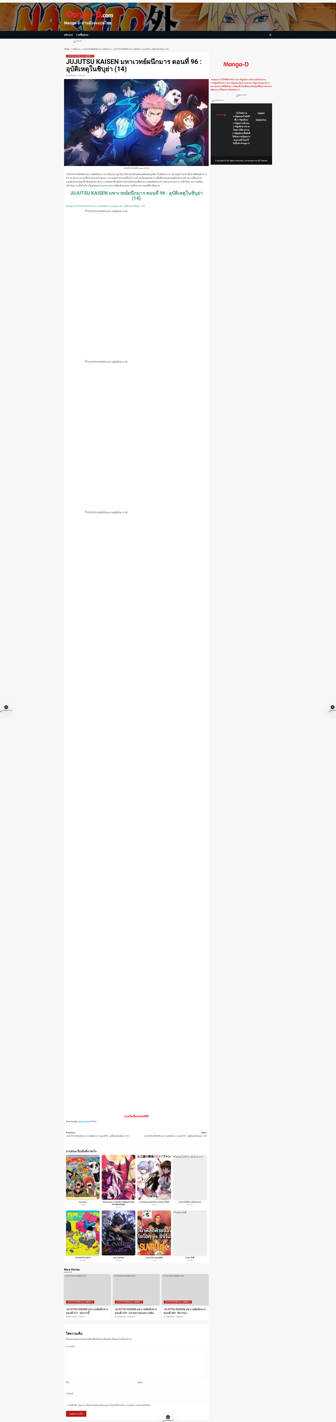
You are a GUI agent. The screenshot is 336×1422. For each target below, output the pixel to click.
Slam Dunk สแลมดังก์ (154, 1257)
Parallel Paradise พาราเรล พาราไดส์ (154, 1202)
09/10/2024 (72, 1317)
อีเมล (141, 1382)
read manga (84, 1121)
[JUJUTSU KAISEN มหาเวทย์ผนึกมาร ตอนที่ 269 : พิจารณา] (185, 1289)
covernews (250, 160)
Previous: (97, 1134)
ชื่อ (68, 1382)
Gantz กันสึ (189, 1257)
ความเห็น (71, 1346)
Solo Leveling (118, 1257)
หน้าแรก (68, 34)
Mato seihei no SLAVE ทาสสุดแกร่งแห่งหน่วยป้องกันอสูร (118, 1203)
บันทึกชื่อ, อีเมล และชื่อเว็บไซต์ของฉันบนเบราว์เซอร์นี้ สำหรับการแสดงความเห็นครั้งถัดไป (110, 1405)
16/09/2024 (170, 1317)
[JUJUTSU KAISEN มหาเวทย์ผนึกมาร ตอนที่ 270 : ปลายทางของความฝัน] (136, 1289)
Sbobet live (261, 119)
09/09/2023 (72, 75)
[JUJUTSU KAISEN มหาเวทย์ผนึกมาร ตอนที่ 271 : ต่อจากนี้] (87, 1289)
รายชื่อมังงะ (82, 34)
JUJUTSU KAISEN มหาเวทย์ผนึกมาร (80, 56)
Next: (175, 1134)
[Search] (270, 34)
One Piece (83, 1202)
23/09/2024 (121, 1317)
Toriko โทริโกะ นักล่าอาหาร (190, 1202)
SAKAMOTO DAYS (83, 1257)
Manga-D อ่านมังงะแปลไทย (88, 23)
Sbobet (261, 113)
